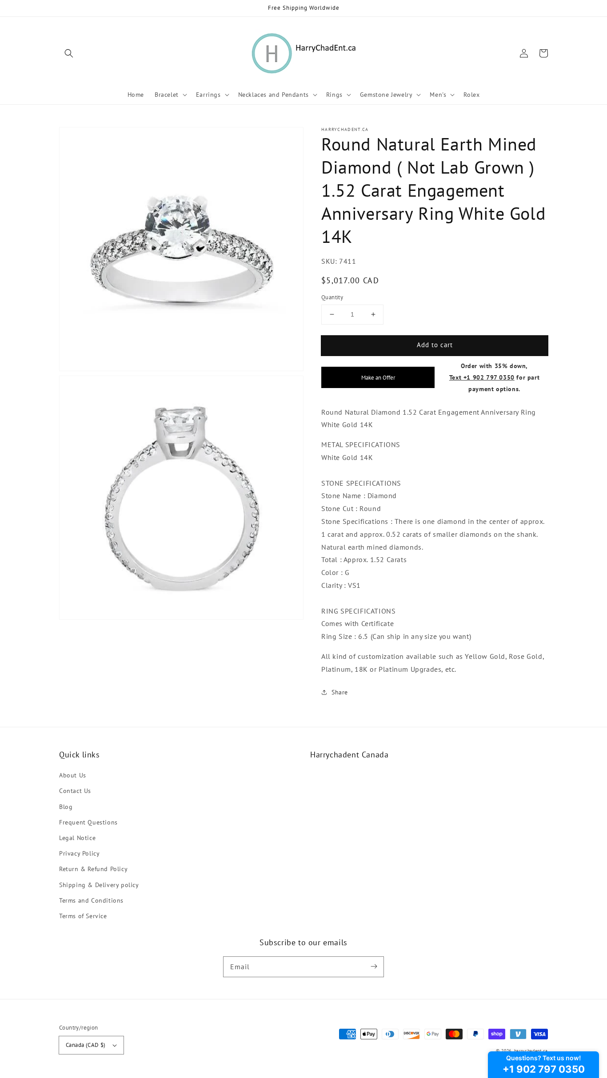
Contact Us (75, 791)
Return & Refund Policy (93, 869)
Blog (65, 807)
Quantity (332, 297)
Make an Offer (378, 377)
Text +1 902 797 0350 (482, 377)
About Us (72, 775)
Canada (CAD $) (86, 1045)
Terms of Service (83, 916)
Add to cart (435, 345)
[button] (69, 53)
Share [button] (339, 692)
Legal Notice (77, 838)
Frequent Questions (88, 822)
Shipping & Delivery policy (99, 885)
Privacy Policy (79, 853)
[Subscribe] (373, 966)
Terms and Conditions (91, 900)
